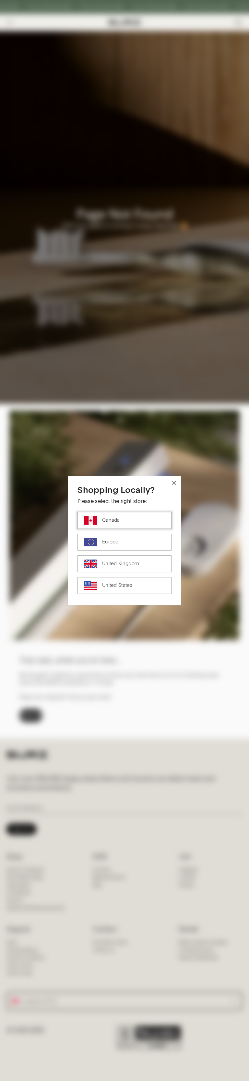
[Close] (174, 483)
